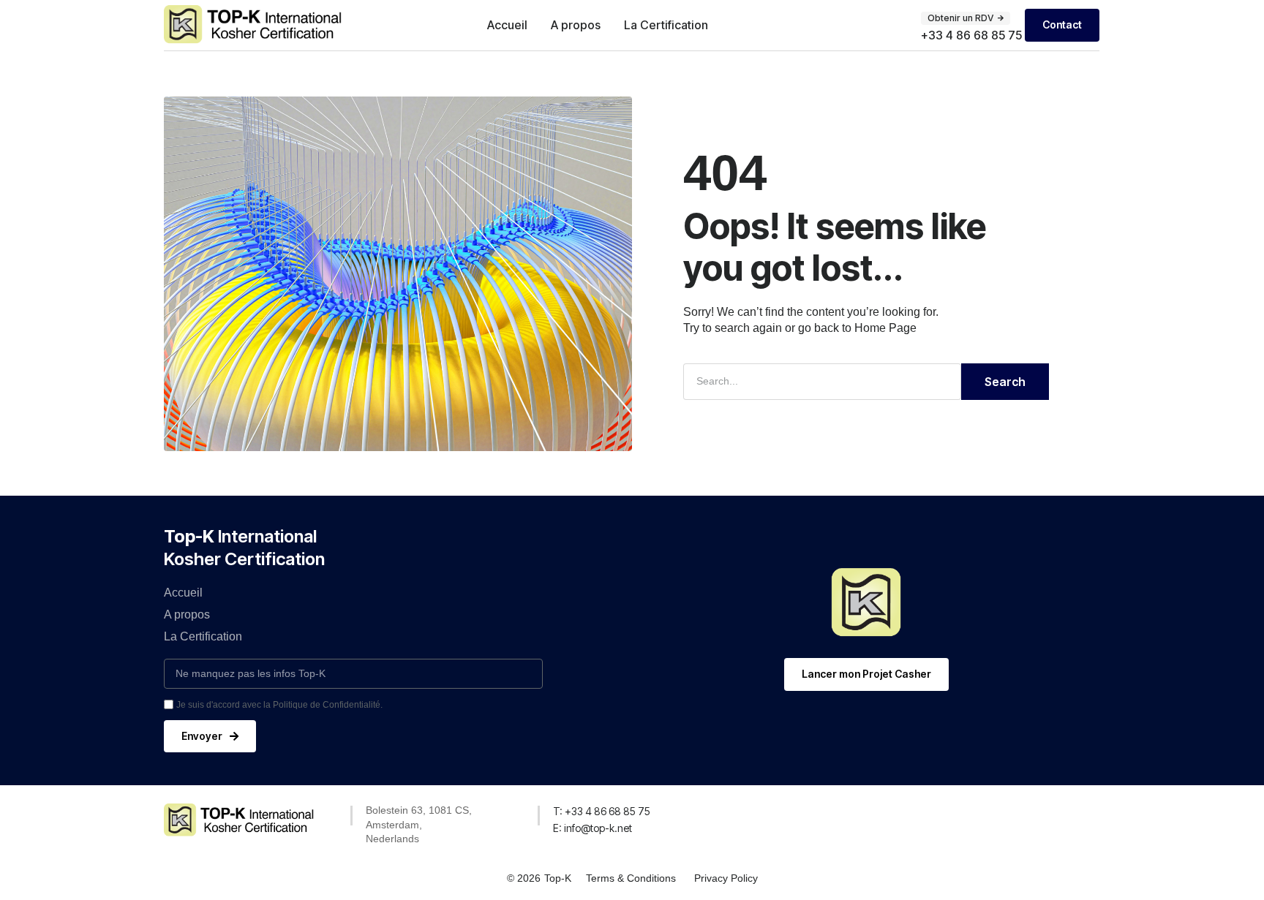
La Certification (666, 25)
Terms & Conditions (631, 878)
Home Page (885, 328)
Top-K (557, 878)
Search (1005, 381)
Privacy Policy (726, 878)
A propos (576, 25)
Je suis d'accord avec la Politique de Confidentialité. (279, 705)
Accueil (507, 25)
